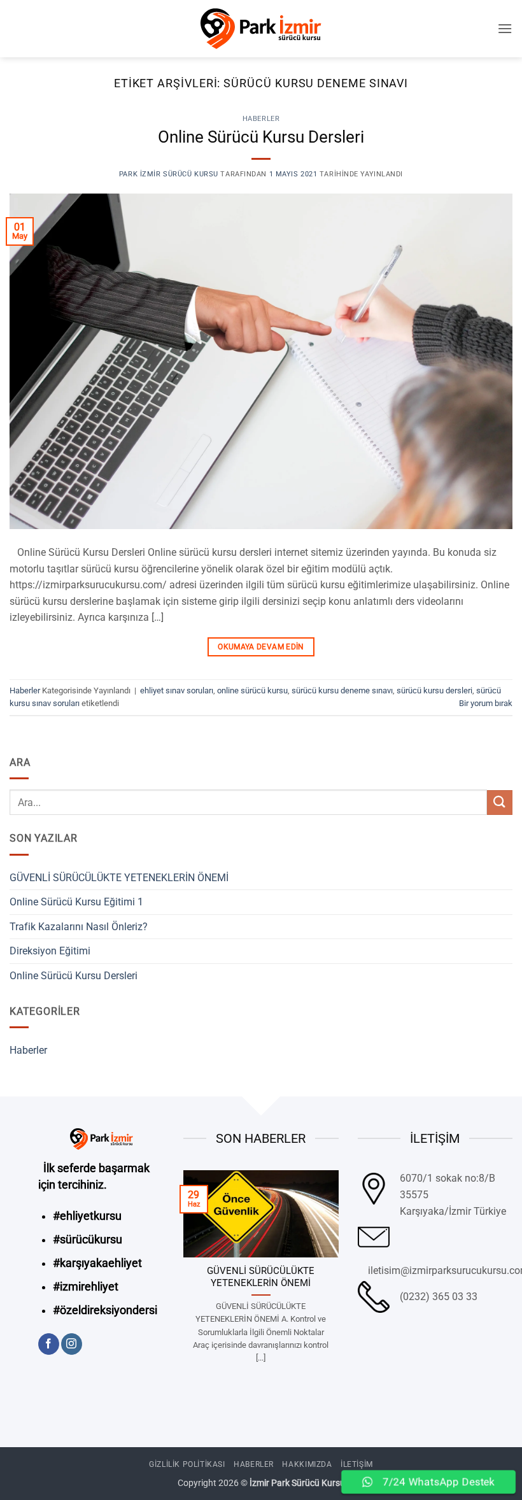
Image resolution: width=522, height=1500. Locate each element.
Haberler (261, 119)
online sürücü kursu (252, 690)
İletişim (357, 1464)
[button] (504, 28)
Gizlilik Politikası (187, 1464)
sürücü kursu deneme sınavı (342, 690)
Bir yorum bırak (485, 703)
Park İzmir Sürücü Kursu (168, 174)
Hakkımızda (307, 1464)
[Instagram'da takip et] (71, 1344)
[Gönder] (499, 802)
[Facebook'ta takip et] (48, 1344)
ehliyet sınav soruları (176, 690)
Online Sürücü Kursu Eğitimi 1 (76, 902)
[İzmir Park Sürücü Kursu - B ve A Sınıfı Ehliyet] (261, 28)
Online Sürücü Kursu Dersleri (261, 136)
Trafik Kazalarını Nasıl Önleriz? (79, 927)
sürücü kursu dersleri (434, 690)
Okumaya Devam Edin (261, 646)
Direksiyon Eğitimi (50, 951)
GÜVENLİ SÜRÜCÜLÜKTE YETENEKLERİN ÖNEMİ (119, 878)
